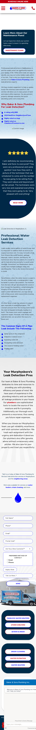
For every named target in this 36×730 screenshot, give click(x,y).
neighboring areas (21, 479)
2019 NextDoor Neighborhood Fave (17, 115)
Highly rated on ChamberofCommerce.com (14, 122)
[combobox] (18, 549)
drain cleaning (17, 487)
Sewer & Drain (18, 632)
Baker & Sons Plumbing (20, 80)
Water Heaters (18, 665)
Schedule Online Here (18, 1)
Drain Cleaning (18, 652)
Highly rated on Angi (12, 118)
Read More (18, 203)
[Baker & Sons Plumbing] (18, 8)
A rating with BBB (11, 112)
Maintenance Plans (14, 50)
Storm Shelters (18, 625)
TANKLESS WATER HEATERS (18, 618)
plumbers (11, 402)
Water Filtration (18, 658)
